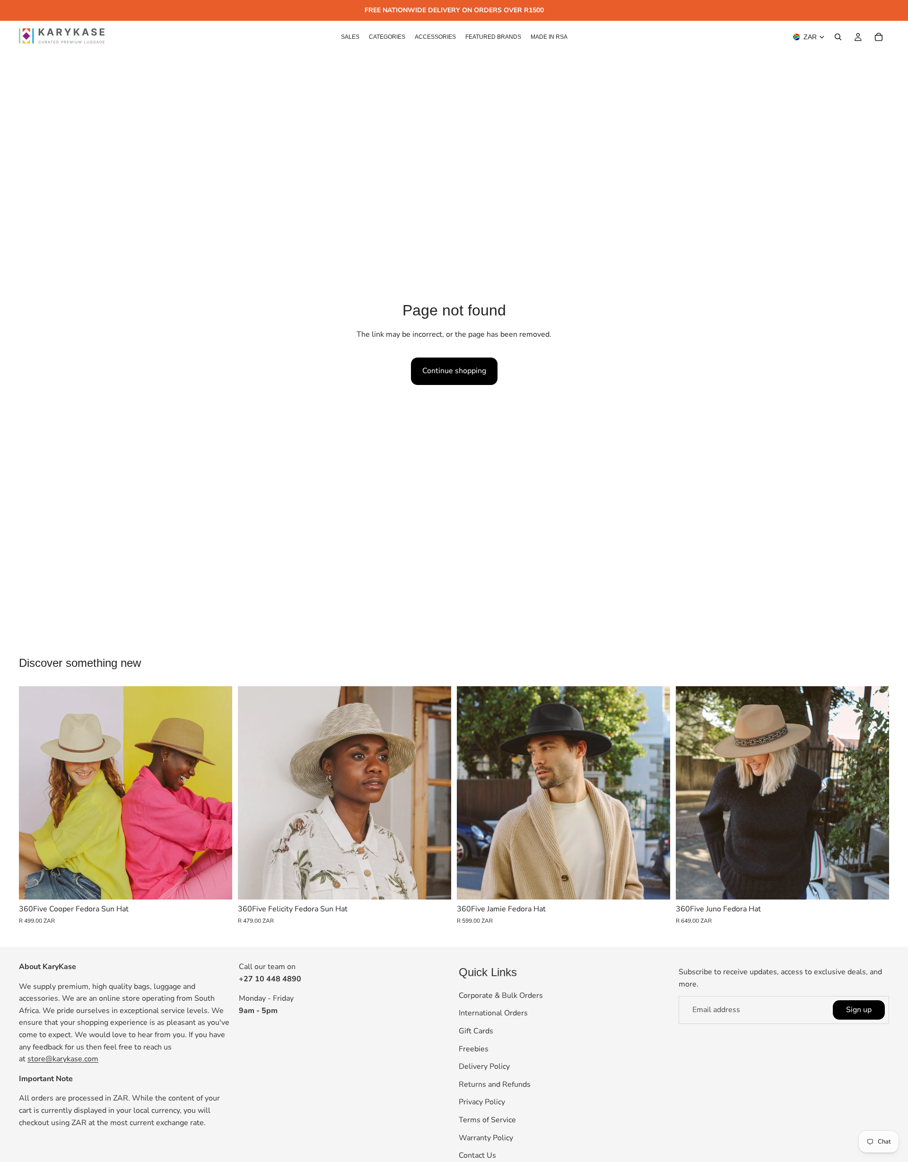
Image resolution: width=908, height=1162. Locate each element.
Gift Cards (476, 1031)
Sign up (859, 1010)
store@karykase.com (62, 1059)
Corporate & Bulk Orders (501, 995)
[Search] (838, 36)
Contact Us (477, 1155)
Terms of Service (487, 1120)
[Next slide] (218, 793)
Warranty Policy (486, 1138)
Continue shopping (454, 371)
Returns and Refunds (495, 1084)
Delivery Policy (484, 1066)
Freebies (474, 1049)
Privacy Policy (482, 1102)
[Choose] (217, 884)
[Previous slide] (33, 793)
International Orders (493, 1013)
